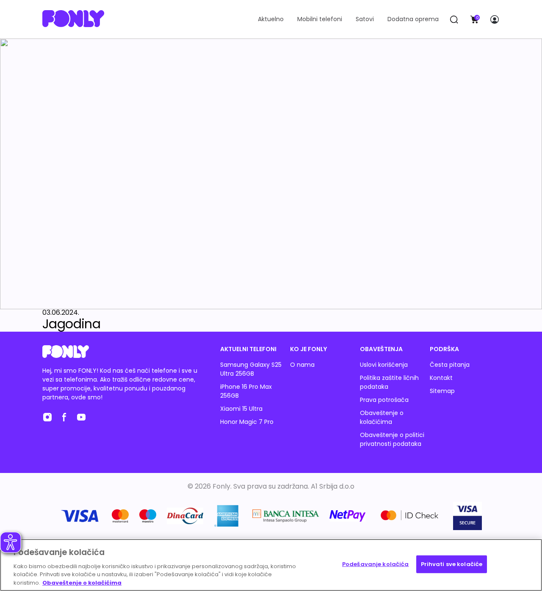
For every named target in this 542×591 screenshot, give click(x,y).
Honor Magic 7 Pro (247, 422)
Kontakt (441, 378)
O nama (302, 364)
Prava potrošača (384, 400)
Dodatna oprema (413, 19)
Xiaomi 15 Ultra (241, 408)
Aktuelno (271, 19)
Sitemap (442, 391)
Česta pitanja (450, 364)
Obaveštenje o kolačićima (382, 417)
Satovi (365, 19)
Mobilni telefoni (319, 19)
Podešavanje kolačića (375, 564)
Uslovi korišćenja (384, 364)
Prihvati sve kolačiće (452, 564)
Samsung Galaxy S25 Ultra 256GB (251, 369)
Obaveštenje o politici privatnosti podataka (392, 439)
